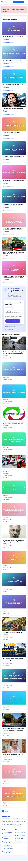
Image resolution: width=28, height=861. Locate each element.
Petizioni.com (5, 2)
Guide (3, 830)
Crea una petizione (18, 1)
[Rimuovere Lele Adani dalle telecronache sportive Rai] (14, 104)
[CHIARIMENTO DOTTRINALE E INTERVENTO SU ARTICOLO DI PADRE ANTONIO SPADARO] (14, 200)
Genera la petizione (14, 321)
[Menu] (25, 2)
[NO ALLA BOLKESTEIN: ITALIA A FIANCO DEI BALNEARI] (14, 176)
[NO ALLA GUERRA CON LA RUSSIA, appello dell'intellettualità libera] (14, 33)
